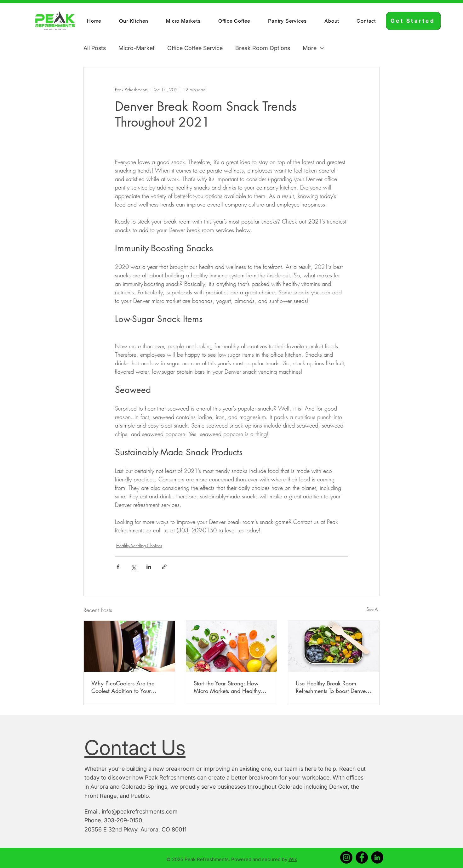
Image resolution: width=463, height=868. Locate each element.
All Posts (94, 48)
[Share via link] (164, 567)
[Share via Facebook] (118, 567)
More (310, 48)
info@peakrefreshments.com (140, 811)
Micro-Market (136, 48)
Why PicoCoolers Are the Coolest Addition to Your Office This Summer (122, 687)
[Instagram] (346, 857)
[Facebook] (362, 857)
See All (373, 609)
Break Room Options (262, 48)
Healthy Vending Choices (139, 545)
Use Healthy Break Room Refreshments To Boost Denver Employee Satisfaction (332, 687)
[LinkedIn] (377, 857)
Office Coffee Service (195, 48)
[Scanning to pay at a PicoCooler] (129, 646)
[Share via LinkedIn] (149, 567)
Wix (293, 859)
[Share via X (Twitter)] (133, 567)
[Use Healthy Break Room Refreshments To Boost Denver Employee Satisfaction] (333, 646)
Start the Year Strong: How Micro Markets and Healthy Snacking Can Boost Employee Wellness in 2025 (231, 687)
